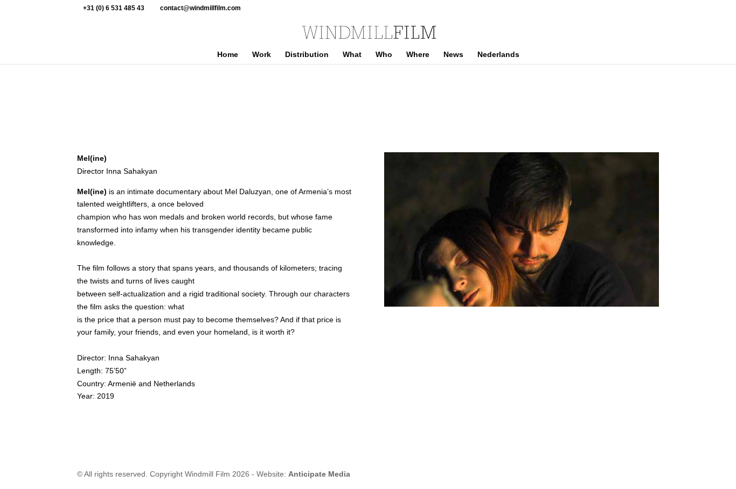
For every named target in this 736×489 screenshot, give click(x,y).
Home (227, 55)
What (352, 55)
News (453, 55)
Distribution (307, 55)
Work (261, 55)
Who (384, 55)
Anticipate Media (319, 474)
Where (417, 55)
